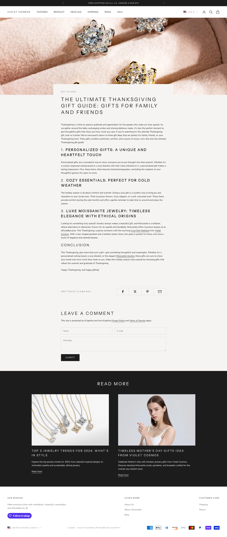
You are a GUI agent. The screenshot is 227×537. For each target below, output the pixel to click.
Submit (70, 357)
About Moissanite (132, 509)
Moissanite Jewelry (125, 256)
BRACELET (59, 11)
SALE (120, 11)
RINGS (108, 11)
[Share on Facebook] (123, 291)
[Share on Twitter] (135, 291)
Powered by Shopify (108, 528)
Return (202, 509)
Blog (126, 514)
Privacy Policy (118, 320)
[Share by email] (160, 291)
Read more (37, 471)
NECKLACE (76, 11)
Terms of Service (137, 320)
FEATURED (42, 11)
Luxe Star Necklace (140, 230)
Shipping (203, 504)
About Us (129, 504)
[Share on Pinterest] (147, 291)
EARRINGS (93, 11)
